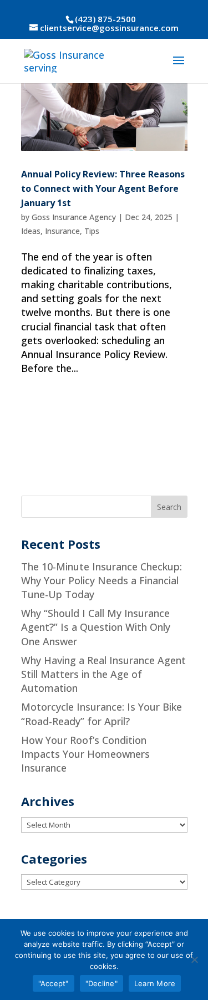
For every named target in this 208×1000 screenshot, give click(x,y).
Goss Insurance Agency (74, 217)
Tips (91, 231)
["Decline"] (194, 959)
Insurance (62, 231)
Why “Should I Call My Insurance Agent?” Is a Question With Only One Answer (95, 626)
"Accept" (53, 983)
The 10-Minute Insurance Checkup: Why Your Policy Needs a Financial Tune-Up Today (101, 580)
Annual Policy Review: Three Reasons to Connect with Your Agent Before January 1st (103, 188)
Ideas (30, 231)
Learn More (155, 983)
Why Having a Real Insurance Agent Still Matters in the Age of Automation (103, 674)
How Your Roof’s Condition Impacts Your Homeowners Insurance (85, 753)
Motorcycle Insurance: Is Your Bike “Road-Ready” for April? (101, 713)
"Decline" (101, 983)
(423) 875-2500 (105, 18)
